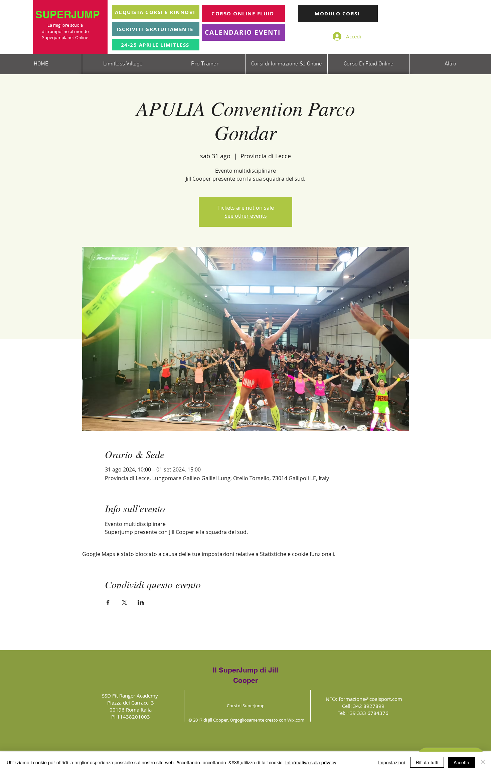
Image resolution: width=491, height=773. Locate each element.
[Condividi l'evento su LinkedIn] (141, 602)
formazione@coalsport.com (370, 699)
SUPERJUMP (69, 14)
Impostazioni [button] (391, 762)
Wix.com (295, 720)
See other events (245, 215)
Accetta (461, 762)
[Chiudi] (483, 762)
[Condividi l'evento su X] (124, 602)
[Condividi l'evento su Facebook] (108, 602)
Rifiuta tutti (427, 762)
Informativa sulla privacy (310, 762)
